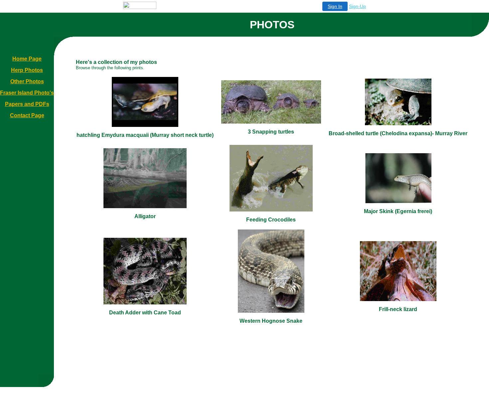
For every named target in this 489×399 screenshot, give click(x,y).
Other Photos (27, 81)
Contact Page (27, 115)
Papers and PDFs (27, 104)
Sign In (335, 6)
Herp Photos (27, 70)
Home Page (27, 59)
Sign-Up (357, 6)
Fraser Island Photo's (27, 93)
